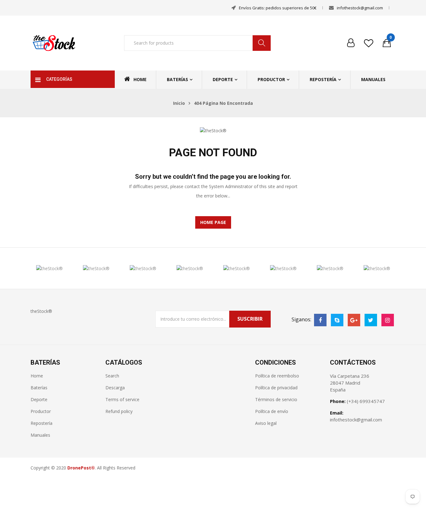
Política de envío (271, 411)
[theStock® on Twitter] (371, 320)
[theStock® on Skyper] (337, 320)
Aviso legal (266, 423)
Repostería (323, 79)
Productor (271, 79)
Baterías (177, 79)
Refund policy (119, 411)
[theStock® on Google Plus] (354, 320)
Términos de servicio (276, 399)
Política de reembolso (277, 376)
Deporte (223, 79)
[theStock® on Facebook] (320, 320)
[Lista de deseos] (368, 43)
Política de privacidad (276, 388)
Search (112, 376)
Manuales (373, 79)
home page (213, 222)
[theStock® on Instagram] (387, 320)
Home (140, 79)
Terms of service (122, 399)
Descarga (115, 388)
